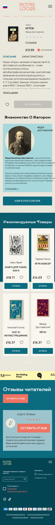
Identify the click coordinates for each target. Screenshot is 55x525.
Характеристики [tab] (32, 56)
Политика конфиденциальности (38, 514)
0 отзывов (31, 42)
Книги (16, 16)
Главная (6, 16)
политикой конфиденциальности (17, 490)
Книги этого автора (27, 200)
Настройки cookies (36, 517)
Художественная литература (35, 16)
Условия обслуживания (20, 517)
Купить (16, 285)
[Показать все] (50, 16)
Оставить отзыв (15, 398)
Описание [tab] (9, 56)
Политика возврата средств (15, 514)
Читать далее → (11, 188)
